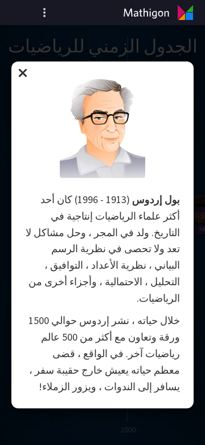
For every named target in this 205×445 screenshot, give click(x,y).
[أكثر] (44, 12)
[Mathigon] (160, 12)
